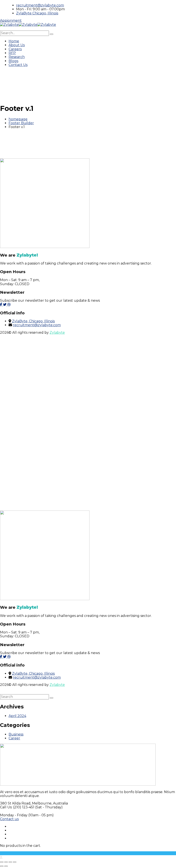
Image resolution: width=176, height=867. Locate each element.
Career (14, 738)
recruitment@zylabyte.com (40, 5)
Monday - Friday (13, 815)
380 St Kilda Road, (15, 803)
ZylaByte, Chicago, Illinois (33, 321)
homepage (18, 119)
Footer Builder (21, 123)
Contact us (9, 819)
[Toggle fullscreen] (6, 862)
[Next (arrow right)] (6, 866)
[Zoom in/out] (1, 862)
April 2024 (17, 716)
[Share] (10, 862)
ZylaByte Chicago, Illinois (37, 13)
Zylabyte (57, 332)
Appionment (11, 20)
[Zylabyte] (9, 25)
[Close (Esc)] (14, 862)
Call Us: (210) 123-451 (17, 807)
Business (16, 734)
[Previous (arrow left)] (1, 866)
